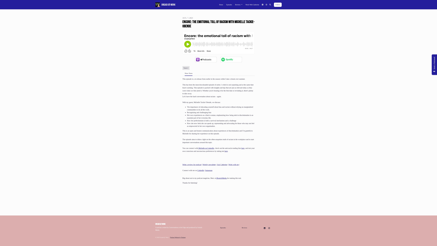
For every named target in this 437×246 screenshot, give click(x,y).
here (242, 148)
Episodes (229, 5)
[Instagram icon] (269, 228)
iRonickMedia (221, 178)
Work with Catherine (252, 5)
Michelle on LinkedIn (206, 148)
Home (221, 5)
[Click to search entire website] (270, 5)
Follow (278, 5)
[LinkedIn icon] (264, 228)
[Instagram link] (266, 5)
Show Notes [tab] (188, 73)
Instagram (208, 170)
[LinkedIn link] (263, 5)
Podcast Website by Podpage (178, 237)
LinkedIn (200, 170)
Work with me (234, 165)
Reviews (238, 5)
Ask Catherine (222, 165)
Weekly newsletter (209, 165)
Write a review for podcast (191, 165)
